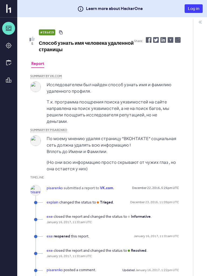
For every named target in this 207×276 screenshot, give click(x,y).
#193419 (47, 32)
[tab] (37, 64)
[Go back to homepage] (8, 8)
